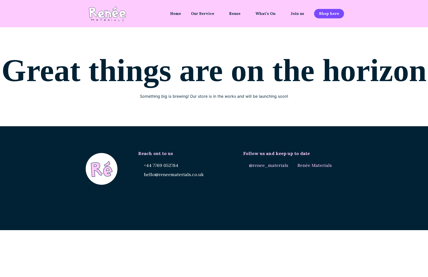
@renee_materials (268, 165)
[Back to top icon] (404, 267)
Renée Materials (314, 165)
